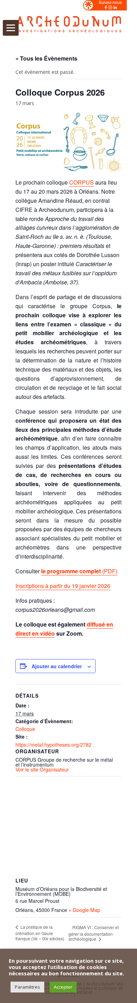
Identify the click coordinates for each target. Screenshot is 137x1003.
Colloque (25, 728)
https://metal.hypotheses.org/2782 (53, 744)
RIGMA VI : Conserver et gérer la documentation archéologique (93, 933)
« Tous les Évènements (46, 58)
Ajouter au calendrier (57, 666)
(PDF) (79, 571)
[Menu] (11, 28)
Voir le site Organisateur (42, 769)
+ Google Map (84, 909)
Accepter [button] (63, 987)
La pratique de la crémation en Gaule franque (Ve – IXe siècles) (39, 932)
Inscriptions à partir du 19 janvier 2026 (62, 586)
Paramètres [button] (27, 987)
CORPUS (81, 182)
